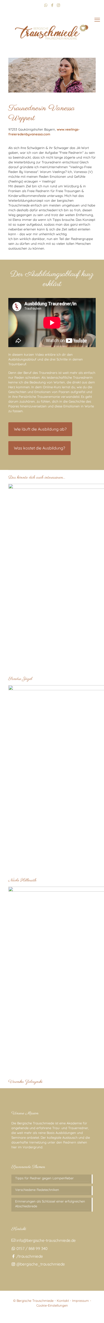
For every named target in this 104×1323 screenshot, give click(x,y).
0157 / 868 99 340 (31, 1248)
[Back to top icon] (93, 1312)
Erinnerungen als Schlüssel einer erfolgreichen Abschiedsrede (50, 1203)
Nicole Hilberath (22, 880)
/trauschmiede (29, 1256)
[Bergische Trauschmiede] (52, 31)
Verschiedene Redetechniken (37, 1190)
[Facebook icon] (52, 5)
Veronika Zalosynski (25, 1082)
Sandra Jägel (20, 679)
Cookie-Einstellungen (52, 1305)
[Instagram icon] (58, 5)
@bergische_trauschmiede (40, 1264)
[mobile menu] (97, 19)
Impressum (80, 1301)
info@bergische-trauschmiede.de (45, 1240)
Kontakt (63, 1301)
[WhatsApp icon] (46, 5)
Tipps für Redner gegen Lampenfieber (44, 1178)
